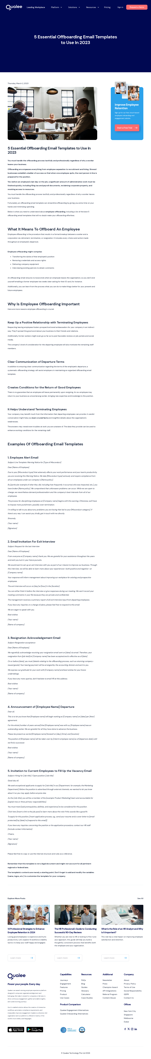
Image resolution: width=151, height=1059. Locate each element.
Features (64, 987)
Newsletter (107, 980)
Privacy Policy (130, 983)
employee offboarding (55, 211)
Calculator (85, 994)
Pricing (107, 7)
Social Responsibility (133, 991)
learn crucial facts (40, 418)
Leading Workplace (36, 7)
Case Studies (87, 998)
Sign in (120, 7)
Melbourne (128, 1018)
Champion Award (110, 987)
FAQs (83, 980)
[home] (15, 8)
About (126, 980)
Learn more (15, 958)
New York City (130, 1011)
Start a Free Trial (124, 128)
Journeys (64, 980)
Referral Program (110, 994)
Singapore (128, 1014)
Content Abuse (109, 998)
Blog (83, 983)
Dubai (126, 1022)
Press (105, 983)
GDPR (126, 994)
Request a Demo (137, 7)
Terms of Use (129, 987)
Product (63, 994)
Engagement (65, 983)
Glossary (85, 991)
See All (140, 898)
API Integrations (109, 991)
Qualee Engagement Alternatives (74, 1010)
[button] (56, 7)
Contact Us (129, 998)
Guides (84, 987)
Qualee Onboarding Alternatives (74, 1014)
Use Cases (64, 998)
